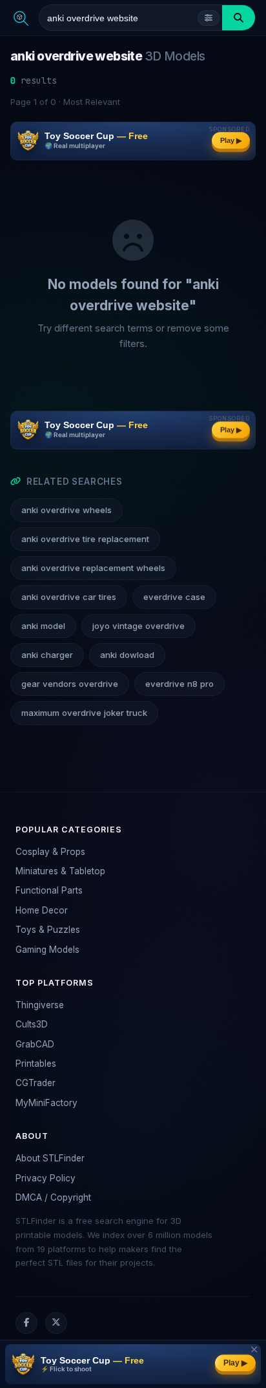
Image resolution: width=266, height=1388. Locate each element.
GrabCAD (34, 1044)
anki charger (47, 655)
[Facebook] (26, 1323)
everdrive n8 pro (179, 684)
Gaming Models (47, 949)
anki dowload (127, 655)
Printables (35, 1063)
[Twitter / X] (56, 1323)
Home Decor (41, 910)
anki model (43, 626)
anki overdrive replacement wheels (93, 568)
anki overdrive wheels (66, 510)
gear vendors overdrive (69, 684)
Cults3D (31, 1024)
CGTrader (35, 1083)
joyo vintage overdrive (138, 626)
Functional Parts (49, 890)
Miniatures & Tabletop (60, 871)
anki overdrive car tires (68, 597)
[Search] (238, 17)
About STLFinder (50, 1158)
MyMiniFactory (46, 1103)
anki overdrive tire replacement (85, 539)
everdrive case (174, 597)
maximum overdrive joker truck (84, 713)
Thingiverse (39, 1005)
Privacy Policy (45, 1178)
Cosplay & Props (50, 852)
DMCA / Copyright (53, 1197)
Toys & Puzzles (47, 929)
